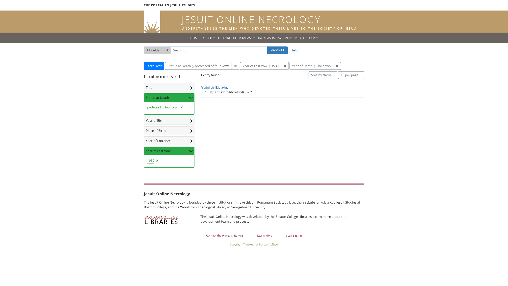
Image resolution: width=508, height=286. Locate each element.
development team (214, 221)
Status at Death (157, 98)
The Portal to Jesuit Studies (169, 5)
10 (349, 75)
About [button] (207, 38)
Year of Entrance (158, 141)
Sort (321, 75)
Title (149, 87)
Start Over (154, 66)
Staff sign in (294, 235)
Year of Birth (155, 120)
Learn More (264, 235)
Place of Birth (156, 131)
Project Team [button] (305, 38)
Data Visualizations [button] (274, 38)
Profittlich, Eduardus (214, 87)
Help (294, 50)
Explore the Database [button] (235, 38)
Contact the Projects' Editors (224, 235)
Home (194, 38)
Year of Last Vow (158, 151)
